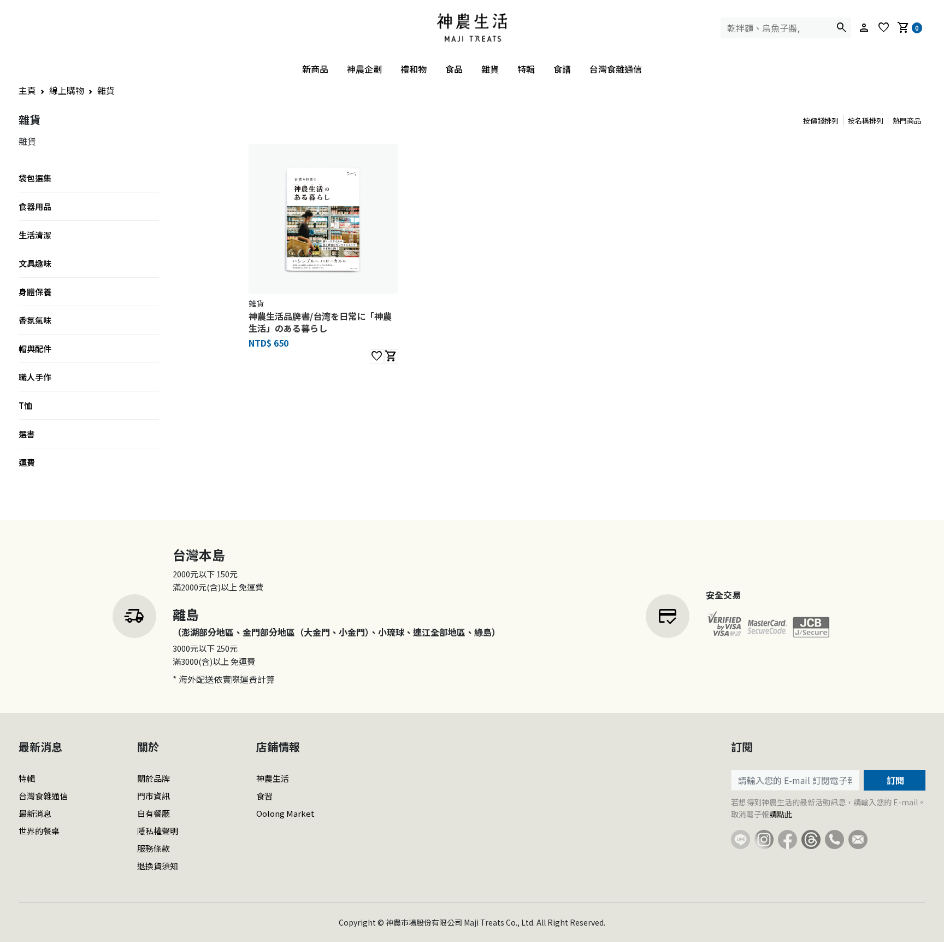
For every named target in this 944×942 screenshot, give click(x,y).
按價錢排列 (821, 120)
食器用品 (35, 206)
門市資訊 (153, 795)
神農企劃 (364, 68)
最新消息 (35, 813)
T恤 (25, 405)
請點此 (780, 814)
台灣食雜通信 (615, 68)
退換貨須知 (157, 865)
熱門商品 (907, 120)
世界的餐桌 (39, 830)
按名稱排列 (865, 120)
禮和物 (413, 68)
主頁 (27, 90)
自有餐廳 (153, 813)
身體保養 (35, 291)
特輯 (526, 68)
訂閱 (894, 780)
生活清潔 (35, 235)
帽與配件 (35, 348)
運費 (27, 462)
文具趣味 (35, 263)
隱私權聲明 (157, 830)
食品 (454, 68)
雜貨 (490, 68)
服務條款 (153, 848)
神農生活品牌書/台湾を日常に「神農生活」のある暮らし (320, 322)
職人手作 (35, 377)
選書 (27, 434)
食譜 (562, 68)
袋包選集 (35, 178)
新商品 (315, 68)
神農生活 (272, 778)
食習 (264, 795)
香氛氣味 (35, 320)
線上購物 (66, 90)
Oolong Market (285, 813)
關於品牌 (153, 778)
